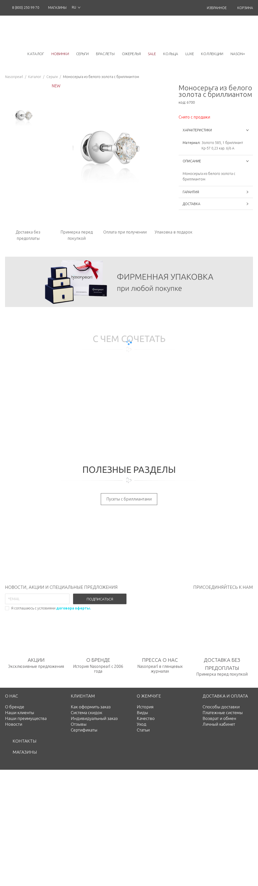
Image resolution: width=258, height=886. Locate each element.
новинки (60, 54)
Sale (152, 54)
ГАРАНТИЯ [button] (191, 192)
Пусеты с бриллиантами (129, 499)
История (145, 706)
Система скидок (86, 712)
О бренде (14, 706)
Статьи (143, 729)
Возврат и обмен (219, 718)
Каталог (34, 77)
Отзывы (78, 724)
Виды (142, 712)
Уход (141, 724)
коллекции (212, 54)
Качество (146, 718)
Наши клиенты (19, 712)
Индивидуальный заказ (94, 718)
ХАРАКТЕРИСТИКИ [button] (197, 130)
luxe (189, 54)
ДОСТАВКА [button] (191, 204)
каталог (35, 54)
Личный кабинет (219, 724)
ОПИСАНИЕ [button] (192, 161)
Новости (13, 724)
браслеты (105, 54)
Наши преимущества (26, 718)
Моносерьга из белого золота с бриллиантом (101, 77)
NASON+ (238, 54)
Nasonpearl (14, 77)
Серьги (52, 77)
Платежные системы (223, 712)
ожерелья (131, 54)
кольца (170, 54)
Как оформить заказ (91, 706)
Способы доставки (221, 706)
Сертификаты (84, 729)
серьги (82, 54)
